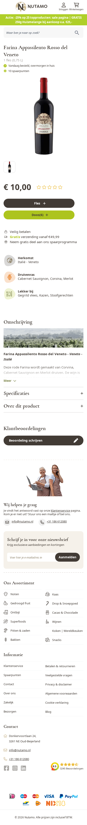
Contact (9, 684)
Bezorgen (10, 711)
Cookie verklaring (56, 703)
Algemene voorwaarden (61, 693)
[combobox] (43, 32)
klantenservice (60, 511)
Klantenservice (13, 666)
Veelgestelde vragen (58, 675)
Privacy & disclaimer (58, 684)
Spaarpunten (12, 675)
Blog (48, 712)
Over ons (10, 693)
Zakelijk (8, 702)
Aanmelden (67, 557)
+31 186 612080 (57, 521)
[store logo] (50, 7)
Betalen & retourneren (60, 666)
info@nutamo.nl (22, 521)
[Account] (63, 5)
